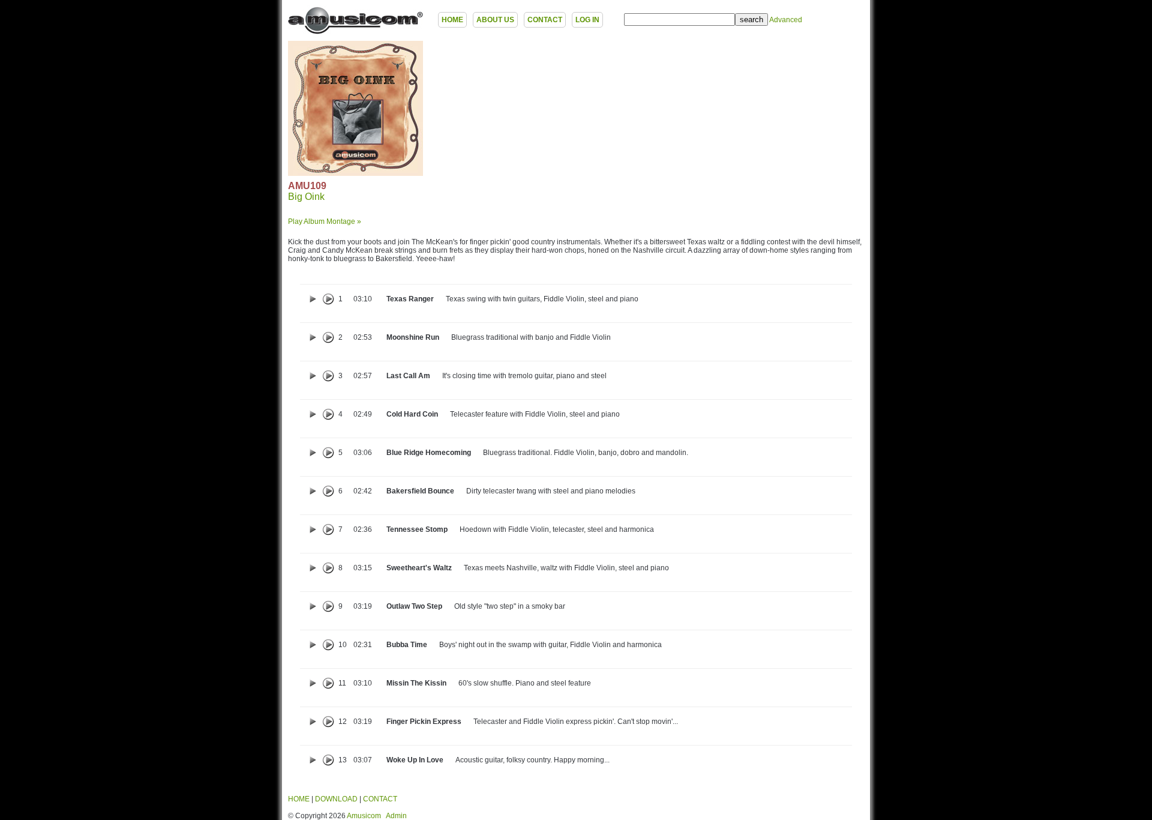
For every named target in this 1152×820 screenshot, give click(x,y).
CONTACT (544, 20)
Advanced (785, 20)
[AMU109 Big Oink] (355, 173)
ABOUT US (495, 20)
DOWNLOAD (336, 799)
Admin (396, 816)
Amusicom (364, 816)
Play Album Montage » (324, 221)
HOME (452, 20)
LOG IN (587, 20)
